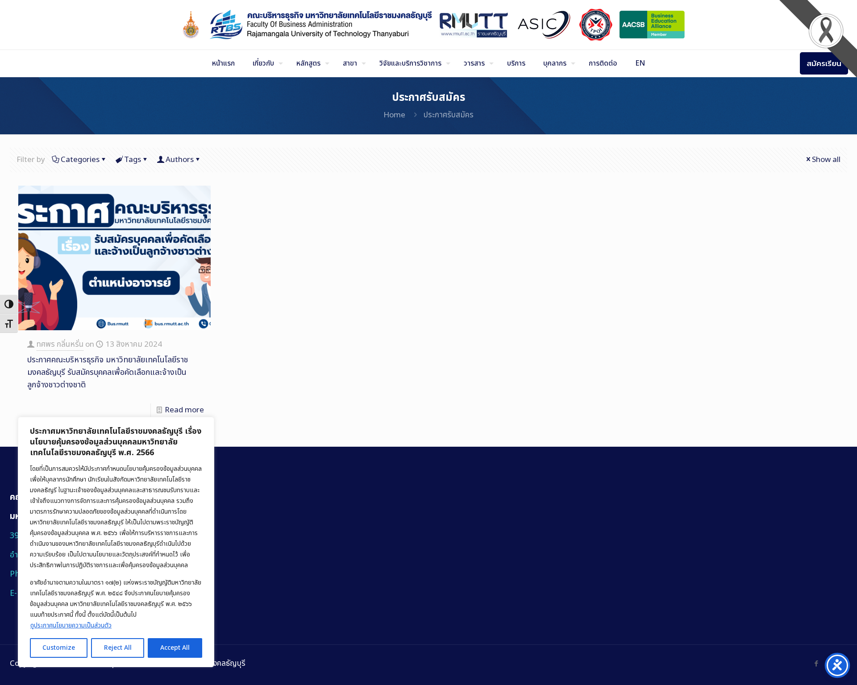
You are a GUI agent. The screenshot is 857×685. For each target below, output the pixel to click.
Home (394, 115)
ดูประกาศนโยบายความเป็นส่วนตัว (71, 625)
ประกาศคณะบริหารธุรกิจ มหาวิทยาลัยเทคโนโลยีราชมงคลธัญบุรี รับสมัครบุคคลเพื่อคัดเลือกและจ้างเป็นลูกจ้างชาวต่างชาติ (107, 372)
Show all (826, 160)
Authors (180, 160)
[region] (116, 542)
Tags (132, 160)
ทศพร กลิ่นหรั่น (60, 344)
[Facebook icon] (816, 664)
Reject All (118, 647)
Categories (80, 160)
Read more (184, 410)
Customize (58, 647)
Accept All (175, 647)
